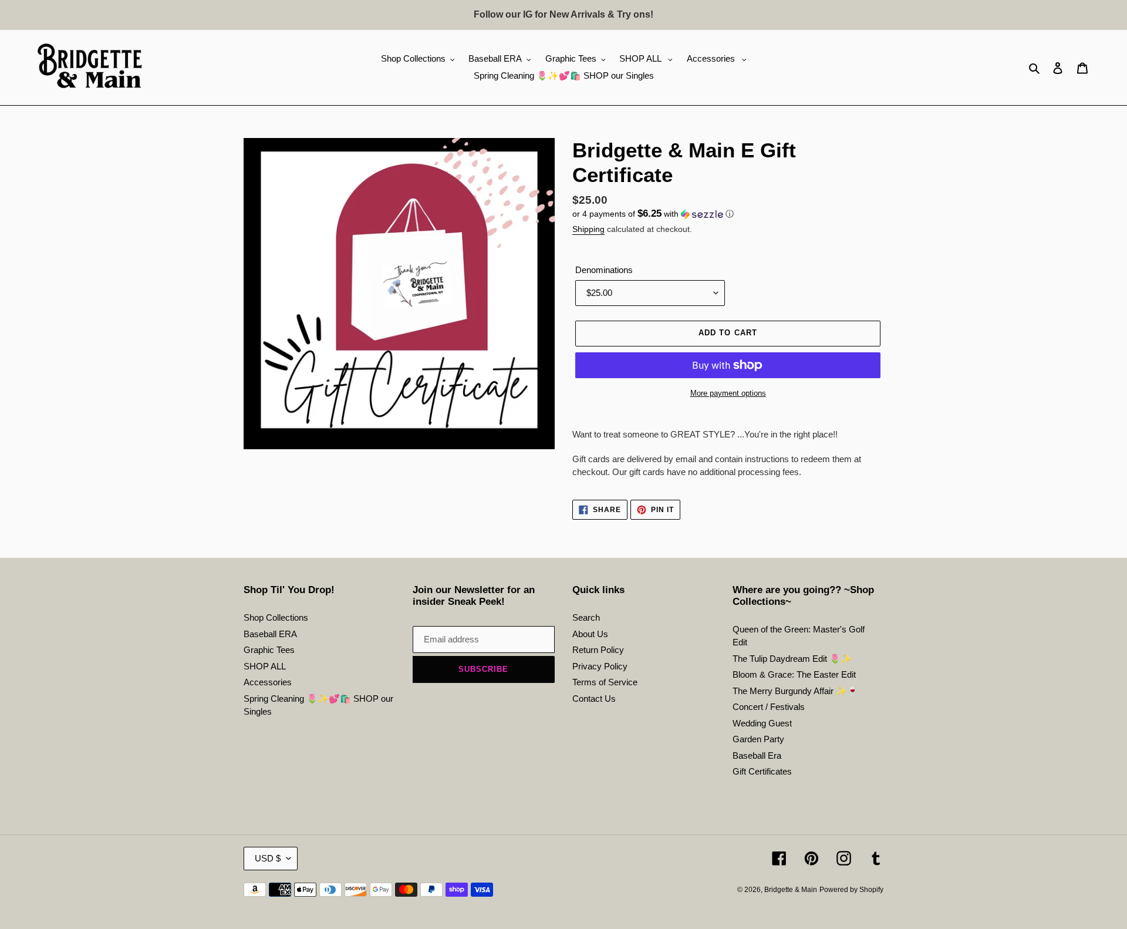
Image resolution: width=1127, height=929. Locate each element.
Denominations (604, 270)
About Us (590, 634)
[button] (653, 214)
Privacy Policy (599, 666)
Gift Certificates (762, 771)
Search (586, 617)
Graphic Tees (269, 650)
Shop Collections (276, 617)
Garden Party (758, 739)
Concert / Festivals (769, 707)
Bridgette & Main (790, 890)
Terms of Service (604, 682)
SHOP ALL (265, 666)
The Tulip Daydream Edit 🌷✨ (792, 659)
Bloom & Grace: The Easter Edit (794, 674)
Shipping (588, 229)
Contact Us (594, 699)
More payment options (728, 393)
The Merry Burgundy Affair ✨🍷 (795, 691)
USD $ (268, 858)
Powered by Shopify (851, 890)
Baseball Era (757, 755)
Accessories (268, 682)
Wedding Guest (762, 723)
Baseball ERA (270, 634)
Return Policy (598, 650)
